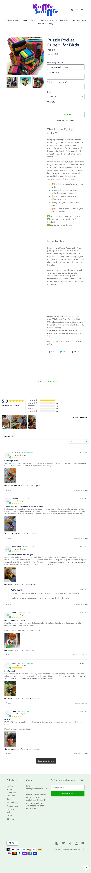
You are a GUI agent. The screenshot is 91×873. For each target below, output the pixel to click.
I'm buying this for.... (56, 62)
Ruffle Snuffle (65, 849)
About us (10, 789)
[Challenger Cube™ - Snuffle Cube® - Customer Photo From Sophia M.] (6, 418)
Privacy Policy (13, 806)
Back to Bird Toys (47, 381)
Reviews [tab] (6, 436)
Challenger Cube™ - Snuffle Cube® (16, 486)
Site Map (10, 819)
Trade (9, 815)
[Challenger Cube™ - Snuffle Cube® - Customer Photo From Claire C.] (23, 418)
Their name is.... (54, 72)
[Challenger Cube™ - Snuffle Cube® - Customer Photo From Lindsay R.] (15, 418)
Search (10, 786)
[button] (86, 490)
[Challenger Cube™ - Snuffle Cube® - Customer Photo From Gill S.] (23, 425)
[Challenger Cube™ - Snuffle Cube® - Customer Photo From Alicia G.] (32, 425)
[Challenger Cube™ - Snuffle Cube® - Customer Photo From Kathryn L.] (15, 425)
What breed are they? (57, 82)
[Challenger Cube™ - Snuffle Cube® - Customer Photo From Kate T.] (6, 425)
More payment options (65, 120)
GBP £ (11, 843)
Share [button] (9, 490)
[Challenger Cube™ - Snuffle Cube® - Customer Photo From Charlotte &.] (32, 418)
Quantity (51, 102)
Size (49, 92)
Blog (9, 799)
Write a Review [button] (81, 417)
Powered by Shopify (77, 849)
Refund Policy (12, 802)
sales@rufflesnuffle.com (36, 788)
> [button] (46, 761)
